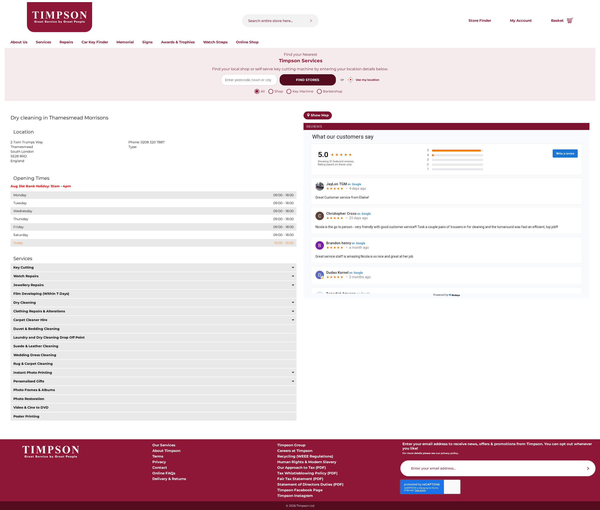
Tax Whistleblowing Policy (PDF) (307, 473)
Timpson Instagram (295, 495)
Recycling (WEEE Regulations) (305, 456)
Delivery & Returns (169, 479)
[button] (153, 267)
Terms (157, 456)
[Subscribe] (588, 468)
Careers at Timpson (294, 450)
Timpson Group (291, 445)
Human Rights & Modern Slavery (306, 462)
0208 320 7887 (153, 142)
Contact (159, 467)
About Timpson (166, 450)
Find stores (307, 80)
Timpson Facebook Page (299, 490)
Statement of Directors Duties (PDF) (310, 484)
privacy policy (449, 453)
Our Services (163, 445)
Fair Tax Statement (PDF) (300, 479)
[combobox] (280, 20)
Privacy (159, 462)
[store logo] (59, 17)
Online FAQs (163, 473)
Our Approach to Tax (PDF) (301, 467)
